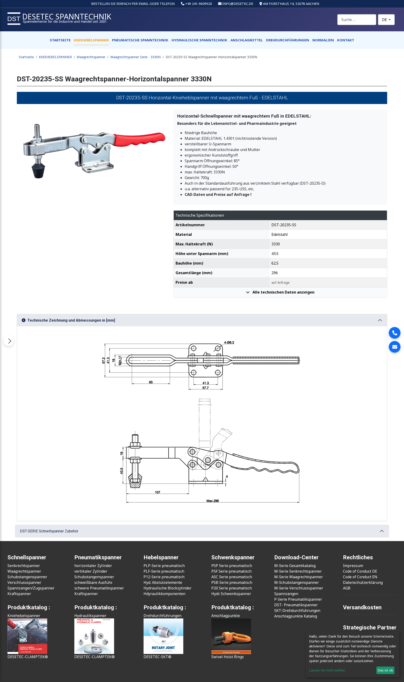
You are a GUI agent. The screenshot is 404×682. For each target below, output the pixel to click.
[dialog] (352, 654)
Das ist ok (385, 670)
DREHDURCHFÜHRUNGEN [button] (287, 40)
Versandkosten (362, 607)
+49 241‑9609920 (198, 3)
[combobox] (356, 19)
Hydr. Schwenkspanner (231, 593)
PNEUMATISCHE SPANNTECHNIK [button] (140, 40)
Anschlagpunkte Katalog (295, 616)
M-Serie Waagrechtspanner (298, 576)
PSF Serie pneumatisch (231, 571)
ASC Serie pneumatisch (231, 576)
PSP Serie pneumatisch (231, 565)
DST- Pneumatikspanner (296, 604)
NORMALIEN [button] (323, 40)
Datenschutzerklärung (363, 582)
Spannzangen (286, 593)
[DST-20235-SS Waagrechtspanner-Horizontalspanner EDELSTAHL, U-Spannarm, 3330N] (92, 150)
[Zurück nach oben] (395, 673)
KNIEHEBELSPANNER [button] (91, 40)
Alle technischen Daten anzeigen (283, 292)
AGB (346, 588)
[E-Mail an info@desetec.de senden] (394, 347)
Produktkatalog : (232, 607)
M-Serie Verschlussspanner (298, 588)
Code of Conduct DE (360, 571)
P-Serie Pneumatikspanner (298, 599)
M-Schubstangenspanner (296, 582)
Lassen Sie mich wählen (327, 670)
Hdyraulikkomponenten (164, 593)
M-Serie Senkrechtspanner (298, 571)
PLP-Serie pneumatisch (164, 565)
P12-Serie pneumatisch (164, 576)
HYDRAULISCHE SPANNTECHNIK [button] (199, 40)
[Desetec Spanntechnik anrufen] (394, 333)
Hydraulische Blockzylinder (167, 588)
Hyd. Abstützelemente (163, 582)
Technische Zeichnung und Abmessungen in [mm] (71, 320)
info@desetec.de (237, 3)
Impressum (353, 565)
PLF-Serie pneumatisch (164, 571)
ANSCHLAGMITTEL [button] (247, 40)
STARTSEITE (60, 40)
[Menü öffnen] (9, 341)
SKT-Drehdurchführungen (297, 610)
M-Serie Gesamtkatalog (295, 565)
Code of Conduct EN (360, 576)
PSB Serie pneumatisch (231, 582)
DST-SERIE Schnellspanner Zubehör (49, 531)
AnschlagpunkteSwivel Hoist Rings (227, 636)
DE (385, 19)
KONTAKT (345, 40)
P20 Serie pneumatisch (231, 588)
